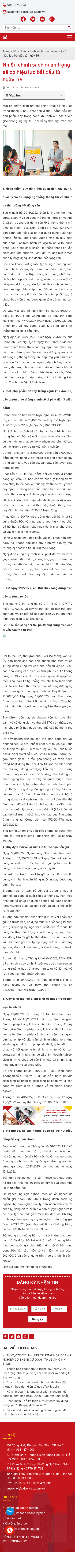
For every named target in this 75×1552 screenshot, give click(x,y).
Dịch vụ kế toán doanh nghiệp (25, 1513)
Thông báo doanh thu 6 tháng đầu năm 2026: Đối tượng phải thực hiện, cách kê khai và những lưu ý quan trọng (37, 1373)
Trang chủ (9, 51)
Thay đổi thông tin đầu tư (22, 1528)
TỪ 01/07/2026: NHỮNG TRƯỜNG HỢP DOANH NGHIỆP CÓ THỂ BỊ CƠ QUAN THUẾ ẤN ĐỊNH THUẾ (37, 1360)
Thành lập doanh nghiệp (21, 1507)
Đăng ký (37, 1319)
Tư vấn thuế (13, 1518)
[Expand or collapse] (61, 95)
